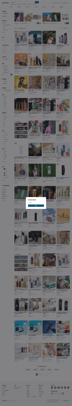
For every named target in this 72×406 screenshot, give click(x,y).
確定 (36, 205)
